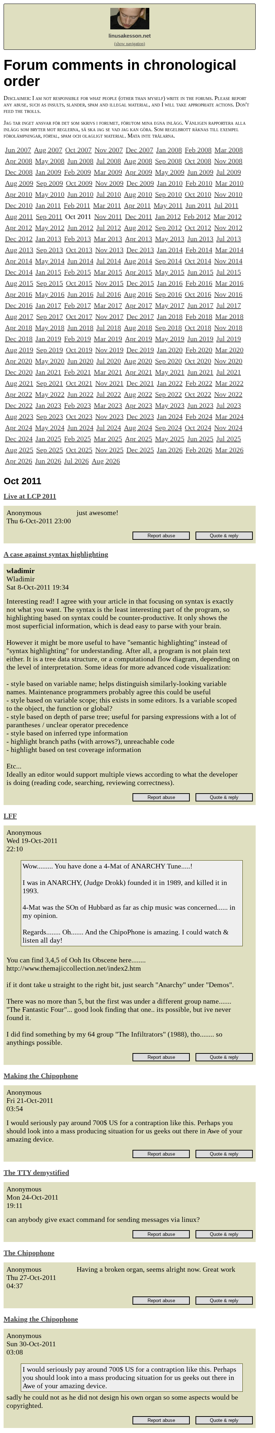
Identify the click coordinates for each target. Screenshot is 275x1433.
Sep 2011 (49, 216)
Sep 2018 (168, 328)
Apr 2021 (138, 372)
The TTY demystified (36, 1172)
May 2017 (169, 305)
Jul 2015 (228, 272)
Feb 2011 (77, 205)
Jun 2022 (80, 394)
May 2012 (49, 228)
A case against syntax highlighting (56, 554)
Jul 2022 (108, 394)
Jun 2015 (200, 272)
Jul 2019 (228, 339)
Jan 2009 (48, 172)
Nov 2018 (228, 328)
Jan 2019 (48, 339)
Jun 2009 (200, 172)
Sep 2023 (49, 416)
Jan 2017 (48, 305)
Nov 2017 (109, 316)
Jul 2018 (108, 328)
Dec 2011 (138, 216)
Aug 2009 (19, 183)
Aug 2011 (19, 216)
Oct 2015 (79, 283)
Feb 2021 (77, 372)
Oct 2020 (198, 361)
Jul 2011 (226, 205)
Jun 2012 (80, 228)
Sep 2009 (49, 183)
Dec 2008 (19, 172)
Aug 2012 (138, 228)
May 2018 (49, 328)
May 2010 (49, 194)
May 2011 (168, 205)
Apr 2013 (138, 239)
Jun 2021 (200, 372)
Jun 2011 (198, 205)
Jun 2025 (200, 439)
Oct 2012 (198, 228)
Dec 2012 (19, 239)
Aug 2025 (19, 450)
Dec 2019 (140, 350)
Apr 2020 (18, 361)
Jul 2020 (108, 361)
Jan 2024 (170, 416)
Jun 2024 (80, 428)
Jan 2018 (170, 316)
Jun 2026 (48, 461)
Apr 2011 (137, 205)
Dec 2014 (19, 272)
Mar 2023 (108, 405)
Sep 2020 (168, 361)
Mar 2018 (229, 316)
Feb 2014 (198, 250)
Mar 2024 (229, 416)
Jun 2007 (18, 150)
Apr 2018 (18, 328)
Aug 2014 (138, 261)
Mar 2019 (108, 339)
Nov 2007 (109, 150)
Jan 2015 (48, 272)
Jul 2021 (228, 372)
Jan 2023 (48, 405)
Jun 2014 (80, 261)
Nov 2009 (109, 183)
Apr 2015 (138, 272)
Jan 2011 (48, 205)
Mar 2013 (108, 239)
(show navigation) (129, 43)
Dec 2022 (19, 405)
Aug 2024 (138, 428)
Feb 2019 (77, 339)
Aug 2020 (138, 361)
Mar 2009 (108, 172)
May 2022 (49, 394)
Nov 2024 (228, 428)
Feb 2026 (198, 450)
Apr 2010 (18, 194)
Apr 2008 (18, 161)
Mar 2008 (228, 150)
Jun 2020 (80, 361)
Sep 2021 (49, 383)
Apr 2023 (138, 405)
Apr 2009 (138, 172)
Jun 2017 (200, 305)
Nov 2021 (109, 383)
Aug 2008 (138, 161)
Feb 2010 (198, 183)
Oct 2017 (79, 316)
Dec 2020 (19, 372)
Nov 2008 (228, 161)
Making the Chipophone (41, 1076)
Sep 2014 (168, 261)
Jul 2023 (228, 405)
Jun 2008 (80, 161)
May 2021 (169, 372)
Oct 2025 (79, 450)
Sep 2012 (168, 228)
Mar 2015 (108, 272)
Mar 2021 (108, 372)
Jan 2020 (170, 350)
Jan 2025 (48, 439)
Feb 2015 (77, 272)
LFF (10, 816)
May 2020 (49, 361)
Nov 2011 (108, 216)
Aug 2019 (19, 350)
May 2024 (49, 428)
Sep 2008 (168, 161)
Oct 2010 (198, 194)
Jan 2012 (168, 216)
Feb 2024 (198, 416)
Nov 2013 (109, 250)
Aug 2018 (138, 328)
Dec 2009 (140, 183)
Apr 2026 (18, 461)
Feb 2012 (197, 216)
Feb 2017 (77, 305)
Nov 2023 (109, 416)
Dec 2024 (19, 439)
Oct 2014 (198, 261)
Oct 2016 (198, 294)
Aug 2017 (19, 316)
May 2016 (49, 294)
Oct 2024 (198, 428)
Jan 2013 (48, 239)
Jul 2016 (108, 294)
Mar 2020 (229, 350)
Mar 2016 (229, 283)
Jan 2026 (170, 450)
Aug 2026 (106, 461)
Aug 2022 (138, 394)
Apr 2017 (138, 305)
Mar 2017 (108, 305)
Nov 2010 (228, 194)
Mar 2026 (229, 450)
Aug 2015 (19, 283)
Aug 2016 (138, 294)
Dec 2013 (140, 250)
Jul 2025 (228, 439)
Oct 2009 (79, 183)
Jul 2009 (228, 172)
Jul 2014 (108, 261)
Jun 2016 (80, 294)
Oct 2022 (198, 394)
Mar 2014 (229, 250)
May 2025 (169, 439)
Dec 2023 (140, 416)
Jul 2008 (108, 161)
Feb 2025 (77, 439)
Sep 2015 (49, 283)
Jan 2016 (170, 283)
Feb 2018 (198, 316)
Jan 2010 (170, 183)
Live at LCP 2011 (30, 496)
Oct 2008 (198, 161)
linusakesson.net (129, 36)
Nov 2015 (109, 283)
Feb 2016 (198, 283)
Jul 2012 (108, 228)
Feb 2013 (77, 239)
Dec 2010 (19, 205)
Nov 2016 (228, 294)
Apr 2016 (18, 294)
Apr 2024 (18, 428)
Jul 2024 (108, 428)
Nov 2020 (228, 361)
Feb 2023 (77, 405)
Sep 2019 (49, 350)
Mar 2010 (229, 183)
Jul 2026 (76, 461)
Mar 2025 (108, 439)
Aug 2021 (19, 383)
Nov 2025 (109, 450)
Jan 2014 (170, 250)
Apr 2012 (18, 228)
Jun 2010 (80, 194)
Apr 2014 (18, 261)
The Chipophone (29, 1253)
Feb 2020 (198, 350)
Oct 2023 (79, 416)
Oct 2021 (79, 383)
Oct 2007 (78, 150)
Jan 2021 (48, 372)
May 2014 (49, 261)
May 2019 (169, 339)
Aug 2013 (19, 250)
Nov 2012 (228, 228)
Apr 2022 (18, 394)
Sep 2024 (168, 428)
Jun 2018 (80, 328)
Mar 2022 (229, 383)
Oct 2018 (198, 328)
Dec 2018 (19, 339)
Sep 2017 (49, 316)
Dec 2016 (19, 305)
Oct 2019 (79, 350)
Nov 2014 (228, 261)
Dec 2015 (140, 283)
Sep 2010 (168, 194)
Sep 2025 (49, 450)
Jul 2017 (228, 305)
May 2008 (49, 161)
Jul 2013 (228, 239)
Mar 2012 (227, 216)
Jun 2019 (200, 339)
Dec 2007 (139, 150)
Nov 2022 (228, 394)
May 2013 (169, 239)
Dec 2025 (140, 450)
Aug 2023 (19, 416)
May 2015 (169, 272)
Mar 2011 (107, 205)
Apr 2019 (138, 339)
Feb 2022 (198, 383)
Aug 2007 (48, 150)
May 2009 (169, 172)
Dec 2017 (140, 316)
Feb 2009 (77, 172)
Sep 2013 (49, 250)
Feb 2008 (198, 150)
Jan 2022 (170, 383)
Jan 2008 (169, 150)
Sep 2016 (168, 294)
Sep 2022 (168, 394)
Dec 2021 (140, 383)
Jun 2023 (200, 405)
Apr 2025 (138, 439)
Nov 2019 (109, 350)
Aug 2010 (138, 194)
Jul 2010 (108, 194)
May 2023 (169, 405)
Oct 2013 (79, 250)
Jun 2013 (200, 239)
